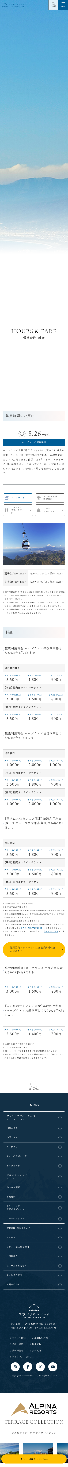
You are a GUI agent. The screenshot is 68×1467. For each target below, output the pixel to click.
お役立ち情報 (19, 1338)
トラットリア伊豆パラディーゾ (19, 510)
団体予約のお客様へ (17, 1266)
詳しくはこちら (51, 931)
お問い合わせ (13, 1284)
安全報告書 (18, 1350)
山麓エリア (12, 1128)
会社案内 (36, 1350)
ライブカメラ (13, 1166)
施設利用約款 (41, 1338)
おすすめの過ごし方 (17, 1156)
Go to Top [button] (34, 1089)
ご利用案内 (12, 1256)
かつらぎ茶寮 (13, 1187)
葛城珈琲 (11, 1197)
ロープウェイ (18, 498)
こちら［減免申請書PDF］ (32, 928)
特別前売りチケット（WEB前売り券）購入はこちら (32, 949)
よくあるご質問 (14, 1275)
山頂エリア (12, 1137)
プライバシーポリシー (23, 1357)
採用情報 (36, 1344)
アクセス (11, 1237)
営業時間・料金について (18, 1228)
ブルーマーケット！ (49, 510)
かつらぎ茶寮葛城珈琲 (50, 498)
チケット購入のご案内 (18, 1247)
